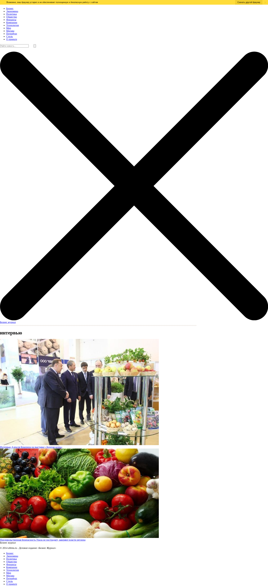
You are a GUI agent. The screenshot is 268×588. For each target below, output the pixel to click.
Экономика (12, 11)
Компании (11, 22)
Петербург (11, 33)
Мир (8, 28)
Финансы (11, 19)
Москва (10, 31)
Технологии (12, 25)
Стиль (9, 36)
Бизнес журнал (8, 322)
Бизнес (9, 8)
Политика (11, 14)
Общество (11, 17)
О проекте (11, 39)
